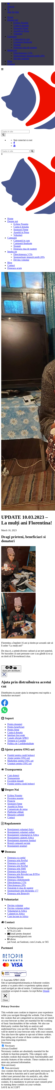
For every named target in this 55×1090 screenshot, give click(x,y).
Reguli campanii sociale (18, 843)
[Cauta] (32, 151)
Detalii (46, 991)
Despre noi (12, 20)
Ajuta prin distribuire (11, 671)
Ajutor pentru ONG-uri (18, 758)
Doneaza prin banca (17, 871)
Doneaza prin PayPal (17, 860)
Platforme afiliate (15, 812)
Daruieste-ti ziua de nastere (20, 888)
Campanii (12, 36)
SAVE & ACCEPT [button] (10, 1087)
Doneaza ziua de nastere (25, 47)
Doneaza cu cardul (16, 857)
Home (10, 17)
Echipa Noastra (20, 22)
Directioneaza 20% (16, 885)
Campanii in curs (21, 39)
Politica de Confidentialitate (20, 743)
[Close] (4, 674)
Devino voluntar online (18, 908)
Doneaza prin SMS (16, 868)
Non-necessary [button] (8, 1065)
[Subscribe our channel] (14, 145)
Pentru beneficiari (15, 727)
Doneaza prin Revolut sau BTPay (23, 874)
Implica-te (12, 50)
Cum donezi (13, 775)
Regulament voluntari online (21, 832)
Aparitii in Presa (21, 31)
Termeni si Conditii (16, 740)
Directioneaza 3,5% (22, 53)
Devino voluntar (21, 58)
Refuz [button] (39, 991)
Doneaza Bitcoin (15, 877)
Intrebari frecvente (16, 735)
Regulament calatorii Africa (20, 837)
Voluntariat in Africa (17, 911)
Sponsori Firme (20, 28)
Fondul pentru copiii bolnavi (21, 755)
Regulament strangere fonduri (21, 840)
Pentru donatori (14, 724)
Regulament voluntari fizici (20, 829)
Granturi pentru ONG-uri (19, 763)
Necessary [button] (6, 1042)
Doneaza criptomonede (18, 879)
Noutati (17, 44)
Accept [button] (32, 991)
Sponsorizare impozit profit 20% (29, 55)
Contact (11, 64)
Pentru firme (13, 729)
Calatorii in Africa (16, 913)
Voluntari (17, 33)
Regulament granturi (17, 846)
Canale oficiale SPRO (18, 738)
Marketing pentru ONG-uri (20, 760)
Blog (9, 61)
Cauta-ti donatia (21, 25)
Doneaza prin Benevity (18, 893)
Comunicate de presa (17, 809)
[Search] (3, 134)
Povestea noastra (15, 798)
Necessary (10, 1045)
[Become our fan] (14, 143)
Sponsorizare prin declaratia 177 (22, 890)
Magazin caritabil (15, 814)
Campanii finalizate (22, 42)
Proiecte (11, 801)
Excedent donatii (15, 781)
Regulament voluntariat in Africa (23, 835)
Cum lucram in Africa (17, 916)
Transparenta (13, 778)
